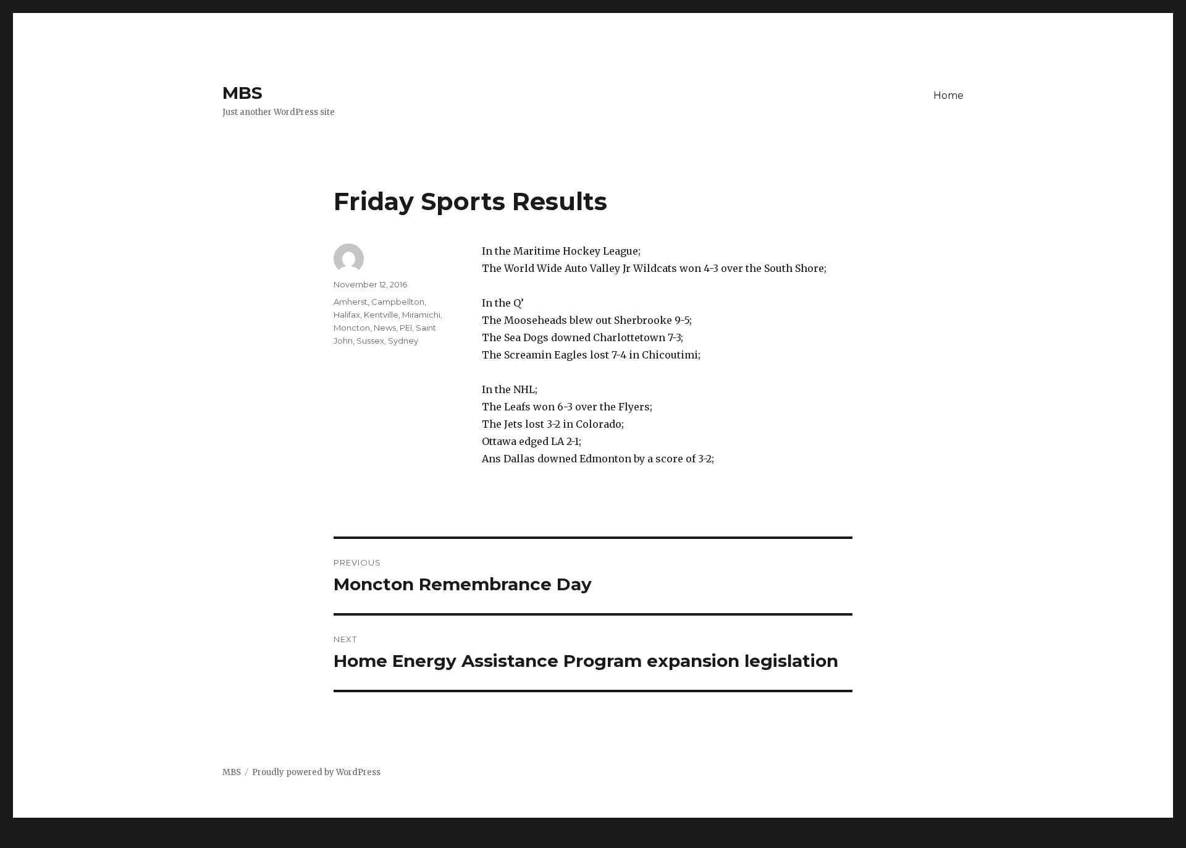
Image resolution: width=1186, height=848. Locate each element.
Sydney (403, 341)
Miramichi (421, 315)
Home (948, 95)
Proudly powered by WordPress (316, 772)
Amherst (351, 302)
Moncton (352, 328)
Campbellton (397, 302)
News (385, 328)
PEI (406, 328)
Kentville (381, 315)
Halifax (347, 315)
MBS (242, 92)
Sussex (370, 341)
